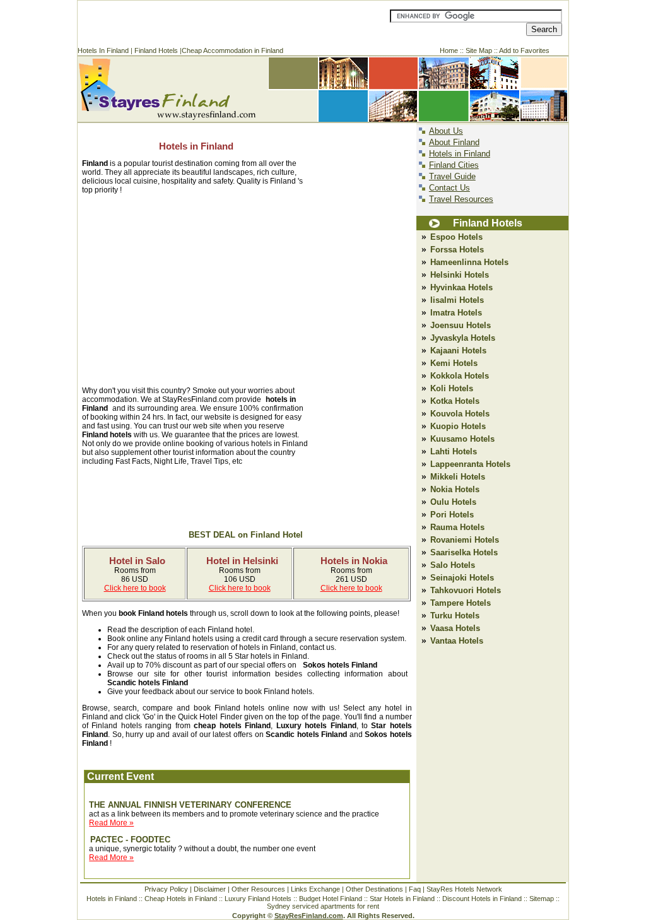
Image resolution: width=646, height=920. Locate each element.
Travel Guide (452, 176)
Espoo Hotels (456, 237)
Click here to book (135, 588)
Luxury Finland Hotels (258, 898)
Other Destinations (374, 889)
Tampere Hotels (460, 603)
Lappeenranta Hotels (470, 464)
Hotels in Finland (196, 146)
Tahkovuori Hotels (465, 590)
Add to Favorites (524, 50)
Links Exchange (315, 889)
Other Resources (258, 889)
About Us (446, 131)
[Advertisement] (231, 23)
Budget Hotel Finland (330, 898)
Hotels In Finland (103, 50)
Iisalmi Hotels (457, 300)
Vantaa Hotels (456, 641)
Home (449, 50)
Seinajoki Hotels (462, 577)
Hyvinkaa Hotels (461, 287)
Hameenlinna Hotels (469, 262)
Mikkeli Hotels (457, 476)
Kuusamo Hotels (462, 439)
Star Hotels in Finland (402, 898)
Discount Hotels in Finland (483, 898)
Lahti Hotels (453, 451)
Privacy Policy (166, 889)
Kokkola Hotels (459, 375)
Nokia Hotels (454, 489)
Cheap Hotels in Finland (180, 898)
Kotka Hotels (454, 401)
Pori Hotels (452, 514)
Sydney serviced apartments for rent (323, 906)
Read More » (111, 822)
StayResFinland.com (308, 915)
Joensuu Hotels (460, 325)
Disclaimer (210, 889)
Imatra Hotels (456, 312)
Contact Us (449, 187)
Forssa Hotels (456, 249)
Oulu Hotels (453, 502)
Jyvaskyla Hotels (462, 338)
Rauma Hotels (457, 527)
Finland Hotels (156, 50)
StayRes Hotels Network (464, 889)
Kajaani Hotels (458, 350)
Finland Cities (454, 165)
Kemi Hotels (454, 363)
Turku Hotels (454, 615)
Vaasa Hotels (455, 628)
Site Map (479, 50)
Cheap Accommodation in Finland (232, 50)
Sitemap (541, 898)
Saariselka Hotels (464, 552)
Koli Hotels (451, 388)
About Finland (454, 142)
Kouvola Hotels (460, 413)
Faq (415, 889)
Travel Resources (461, 199)
